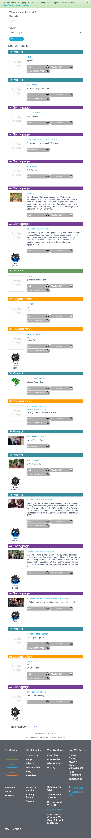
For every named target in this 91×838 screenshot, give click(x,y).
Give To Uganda (33, 460)
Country (12, 28)
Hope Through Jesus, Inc (37, 406)
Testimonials (33, 767)
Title (29, 57)
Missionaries (54, 763)
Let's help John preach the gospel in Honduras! (48, 598)
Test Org (30, 304)
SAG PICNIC (31, 193)
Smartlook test (34, 662)
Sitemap (30, 801)
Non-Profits (53, 759)
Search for (14, 16)
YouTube (9, 795)
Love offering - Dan (35, 436)
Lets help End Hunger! (36, 692)
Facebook (10, 787)
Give (11, 765)
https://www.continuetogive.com (16, 5)
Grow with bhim (33, 334)
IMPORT (16, 829)
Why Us (30, 763)
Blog (28, 771)
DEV (7, 829)
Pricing (51, 767)
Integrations (75, 778)
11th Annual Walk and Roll (38, 229)
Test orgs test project (37, 634)
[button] (38, 67)
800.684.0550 (54, 809)
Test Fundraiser (34, 113)
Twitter (8, 791)
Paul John (31, 276)
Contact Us (32, 755)
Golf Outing (32, 166)
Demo (12, 773)
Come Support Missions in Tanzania (42, 139)
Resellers (31, 775)
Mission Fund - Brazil (36, 378)
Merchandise (32, 85)
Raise (11, 757)
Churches (52, 755)
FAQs (29, 759)
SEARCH (17, 39)
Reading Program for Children (40, 500)
